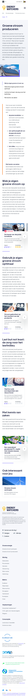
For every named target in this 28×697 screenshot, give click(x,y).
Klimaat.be (20, 643)
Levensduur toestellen (8, 622)
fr (5, 1)
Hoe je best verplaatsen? (9, 608)
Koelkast (4, 583)
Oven (3, 599)
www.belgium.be (19, 1)
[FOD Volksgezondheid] (12, 671)
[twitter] (3, 690)
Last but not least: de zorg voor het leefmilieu (14, 93)
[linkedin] (6, 690)
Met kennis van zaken (10, 97)
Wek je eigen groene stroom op (13, 83)
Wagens (4, 613)
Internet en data (6, 625)
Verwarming (5, 568)
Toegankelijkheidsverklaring (9, 694)
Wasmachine (6, 588)
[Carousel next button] (24, 237)
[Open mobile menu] (24, 7)
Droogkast (5, 591)
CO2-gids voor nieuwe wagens (11, 610)
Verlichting (5, 574)
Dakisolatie (5, 560)
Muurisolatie (5, 563)
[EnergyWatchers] (8, 8)
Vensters (4, 566)
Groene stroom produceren (10, 551)
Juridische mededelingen (12, 693)
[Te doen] (22, 225)
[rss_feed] (10, 690)
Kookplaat (5, 596)
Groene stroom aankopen (9, 549)
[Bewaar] (18, 225)
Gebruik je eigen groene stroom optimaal (14, 87)
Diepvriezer (5, 585)
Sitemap (19, 694)
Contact (23, 694)
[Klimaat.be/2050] (7, 652)
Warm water (5, 571)
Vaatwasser (5, 593)
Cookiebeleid (22, 693)
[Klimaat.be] (7, 638)
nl (3, 1)
